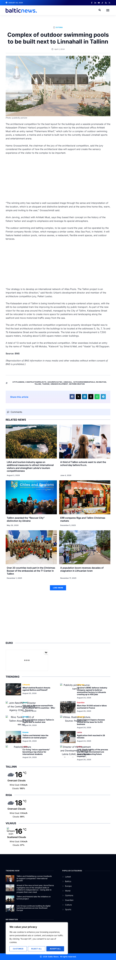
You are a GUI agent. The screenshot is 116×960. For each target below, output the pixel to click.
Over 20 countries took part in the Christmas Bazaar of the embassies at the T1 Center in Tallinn (31, 570)
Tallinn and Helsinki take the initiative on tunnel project (35, 736)
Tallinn (38, 384)
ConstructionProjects (35, 382)
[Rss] (106, 3)
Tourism (45, 384)
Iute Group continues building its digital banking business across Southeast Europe (33, 908)
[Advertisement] (58, 178)
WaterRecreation (77, 384)
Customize (18, 949)
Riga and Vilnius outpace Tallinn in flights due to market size (38, 721)
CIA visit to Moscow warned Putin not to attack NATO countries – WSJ (38, 706)
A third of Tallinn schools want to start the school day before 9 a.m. (83, 463)
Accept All (55, 949)
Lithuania (26, 685)
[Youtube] (99, 3)
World (24, 702)
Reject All (36, 949)
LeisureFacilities (54, 382)
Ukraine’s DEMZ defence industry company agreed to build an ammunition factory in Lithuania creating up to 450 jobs (92, 691)
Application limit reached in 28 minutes (91, 736)
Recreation (101, 382)
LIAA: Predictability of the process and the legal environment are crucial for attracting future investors (92, 752)
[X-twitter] (109, 3)
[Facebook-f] (92, 3)
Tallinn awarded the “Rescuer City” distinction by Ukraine (26, 519)
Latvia (79, 732)
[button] (107, 10)
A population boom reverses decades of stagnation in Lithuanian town (82, 569)
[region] (37, 938)
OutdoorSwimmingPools (84, 382)
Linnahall (67, 382)
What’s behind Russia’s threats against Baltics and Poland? (36, 689)
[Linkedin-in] (95, 3)
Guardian (80, 702)
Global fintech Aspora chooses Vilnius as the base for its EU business (91, 722)
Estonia (59, 27)
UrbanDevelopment (59, 384)
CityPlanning (18, 382)
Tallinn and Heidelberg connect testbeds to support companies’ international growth (34, 878)
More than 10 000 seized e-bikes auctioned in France (92, 706)
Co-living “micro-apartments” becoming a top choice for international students (36, 751)
